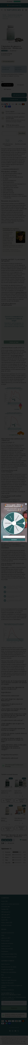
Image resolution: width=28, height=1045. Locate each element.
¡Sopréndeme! (14, 539)
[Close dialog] (26, 504)
